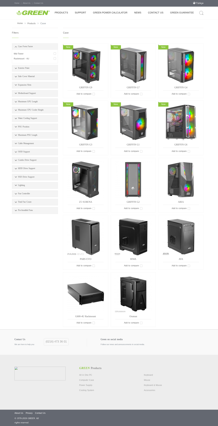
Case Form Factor (25, 46)
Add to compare (83, 94)
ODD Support (24, 152)
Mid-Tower (19, 54)
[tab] (35, 47)
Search (201, 13)
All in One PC (85, 375)
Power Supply (85, 385)
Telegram (198, 342)
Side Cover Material (26, 76)
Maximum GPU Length (28, 101)
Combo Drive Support (27, 160)
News (137, 12)
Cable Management (26, 143)
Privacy (29, 413)
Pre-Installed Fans (25, 210)
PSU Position (23, 127)
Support (80, 12)
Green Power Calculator (110, 12)
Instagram (190, 342)
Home (16, 3)
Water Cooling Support (27, 118)
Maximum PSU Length (27, 135)
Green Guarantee (182, 12)
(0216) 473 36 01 (56, 342)
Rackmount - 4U (21, 58)
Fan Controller (24, 193)
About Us (26, 3)
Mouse (147, 380)
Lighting (21, 185)
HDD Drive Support (26, 168)
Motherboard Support (27, 93)
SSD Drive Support (26, 177)
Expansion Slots (24, 85)
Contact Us (38, 3)
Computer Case (86, 380)
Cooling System (86, 390)
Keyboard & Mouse (153, 385)
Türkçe (199, 3)
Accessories (149, 390)
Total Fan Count (24, 202)
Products (61, 12)
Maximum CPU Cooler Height (30, 110)
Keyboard (148, 375)
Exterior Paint (23, 68)
